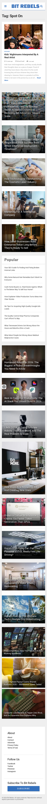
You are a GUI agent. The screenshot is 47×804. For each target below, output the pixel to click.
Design (7, 51)
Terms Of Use (13, 748)
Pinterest (11, 769)
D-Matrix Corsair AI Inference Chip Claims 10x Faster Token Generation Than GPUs (23, 518)
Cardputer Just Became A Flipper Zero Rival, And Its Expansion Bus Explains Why (23, 714)
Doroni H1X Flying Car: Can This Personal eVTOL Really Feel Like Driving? (22, 551)
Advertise (11, 743)
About (10, 737)
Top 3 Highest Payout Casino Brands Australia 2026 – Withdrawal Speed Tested (22, 683)
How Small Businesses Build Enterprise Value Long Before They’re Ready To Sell (20, 244)
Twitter (10, 766)
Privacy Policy (13, 745)
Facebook (11, 764)
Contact (11, 740)
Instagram (12, 771)
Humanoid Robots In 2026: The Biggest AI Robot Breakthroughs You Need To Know (22, 365)
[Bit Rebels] (24, 8)
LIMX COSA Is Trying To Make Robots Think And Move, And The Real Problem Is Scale (22, 430)
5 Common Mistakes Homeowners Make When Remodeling (18, 583)
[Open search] (42, 5)
